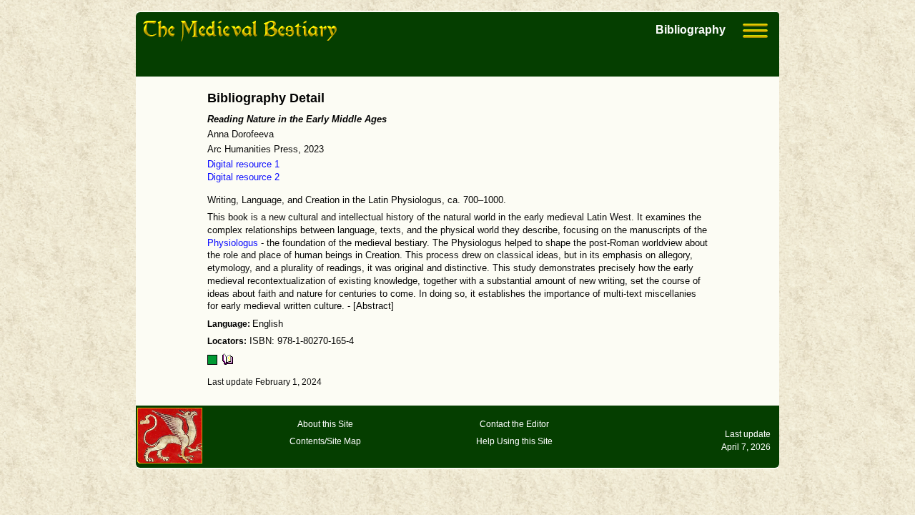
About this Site (325, 424)
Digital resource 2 (243, 177)
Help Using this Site (514, 441)
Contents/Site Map (325, 441)
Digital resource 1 (243, 165)
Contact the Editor (514, 424)
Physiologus (232, 243)
